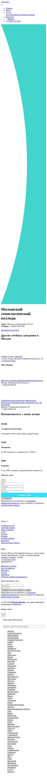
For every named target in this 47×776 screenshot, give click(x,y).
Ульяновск (11, 672)
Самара (10, 642)
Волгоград (11, 655)
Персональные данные (10, 543)
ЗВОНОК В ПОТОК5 (10, 330)
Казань (10, 646)
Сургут (10, 770)
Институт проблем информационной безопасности (22, 381)
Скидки (4, 534)
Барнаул (10, 674)
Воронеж (11, 661)
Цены (8, 10)
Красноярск (12, 659)
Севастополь (12, 733)
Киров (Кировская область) (18, 709)
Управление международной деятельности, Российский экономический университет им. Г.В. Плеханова (21, 402)
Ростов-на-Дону (14, 651)
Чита (9, 757)
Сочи (9, 746)
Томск (10, 698)
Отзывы (4, 536)
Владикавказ (12, 765)
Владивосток (12, 677)
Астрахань (11, 700)
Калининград (13, 718)
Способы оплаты (8, 528)
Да (21, 620)
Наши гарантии (7, 530)
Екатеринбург (13, 638)
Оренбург (11, 690)
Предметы (5, 575)
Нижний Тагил (13, 737)
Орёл (9, 759)
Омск (9, 644)
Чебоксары (11, 715)
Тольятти (11, 668)
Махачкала (11, 685)
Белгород (11, 739)
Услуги (9, 13)
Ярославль (11, 679)
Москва (10, 19)
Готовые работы (7, 538)
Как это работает (8, 568)
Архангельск (12, 741)
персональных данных (10, 505)
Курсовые (20, 15)
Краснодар (11, 666)
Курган (10, 748)
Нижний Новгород (15, 640)
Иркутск (10, 681)
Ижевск (10, 670)
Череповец (11, 763)
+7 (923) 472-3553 (13, 21)
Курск (9, 722)
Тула (9, 711)
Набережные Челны (15, 705)
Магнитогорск (13, 726)
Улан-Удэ (11, 728)
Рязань (10, 696)
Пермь (10, 657)
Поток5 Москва (18, 602)
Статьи (4, 573)
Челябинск (11, 648)
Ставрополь (12, 735)
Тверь (9, 731)
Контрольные (29, 15)
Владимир (11, 744)
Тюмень (10, 683)
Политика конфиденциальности (14, 577)
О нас (3, 532)
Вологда (10, 772)
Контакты (10, 17)
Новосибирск (13, 635)
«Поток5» (19, 357)
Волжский (11, 761)
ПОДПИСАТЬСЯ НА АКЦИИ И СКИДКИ (16, 590)
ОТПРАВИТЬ (6, 499)
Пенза (9, 703)
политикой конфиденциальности (18, 502)
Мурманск (11, 767)
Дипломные (11, 15)
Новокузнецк (12, 692)
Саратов (10, 664)
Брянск (10, 720)
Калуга (10, 754)
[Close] (3, 481)
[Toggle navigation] (2, 4)
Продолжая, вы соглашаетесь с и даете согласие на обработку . (22, 503)
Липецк (10, 707)
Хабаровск (11, 687)
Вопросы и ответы (8, 566)
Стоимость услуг (8, 525)
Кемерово (11, 694)
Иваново (11, 724)
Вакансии (5, 541)
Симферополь (13, 750)
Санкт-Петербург (14, 633)
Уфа (9, 653)
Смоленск (11, 752)
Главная (9, 8)
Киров (10, 713)
